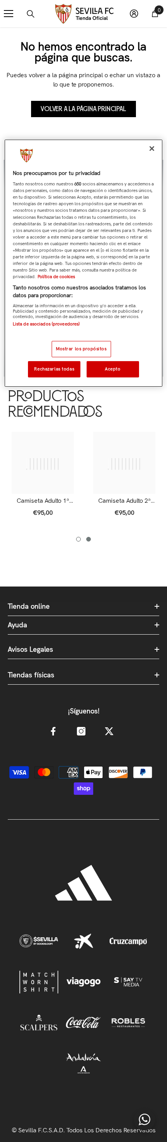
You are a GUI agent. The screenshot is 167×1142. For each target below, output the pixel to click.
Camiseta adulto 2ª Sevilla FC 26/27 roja (124, 501)
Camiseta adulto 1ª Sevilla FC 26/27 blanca (43, 501)
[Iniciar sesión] (134, 14)
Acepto (112, 369)
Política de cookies (56, 276)
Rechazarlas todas (54, 369)
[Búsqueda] (30, 14)
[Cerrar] (151, 148)
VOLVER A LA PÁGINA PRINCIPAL (83, 109)
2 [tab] (88, 539)
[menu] (8, 13)
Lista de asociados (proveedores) (46, 324)
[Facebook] (53, 731)
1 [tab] (78, 539)
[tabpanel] (43, 478)
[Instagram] (81, 731)
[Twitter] (109, 731)
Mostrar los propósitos (81, 348)
